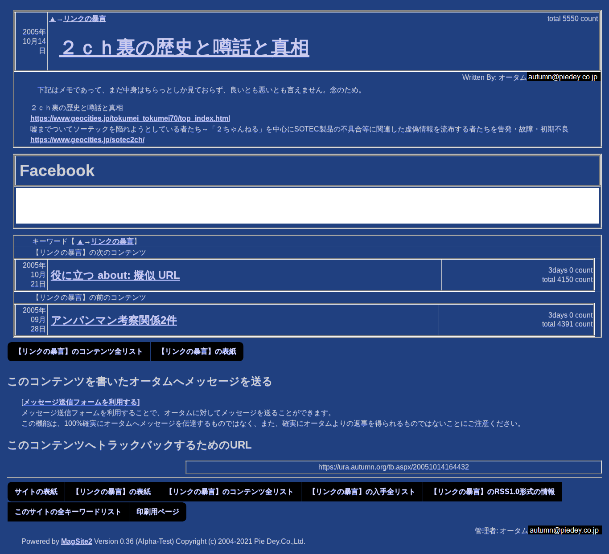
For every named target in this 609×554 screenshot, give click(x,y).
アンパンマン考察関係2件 (114, 320)
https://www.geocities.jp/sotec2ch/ (87, 139)
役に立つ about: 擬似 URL (115, 275)
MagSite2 (76, 541)
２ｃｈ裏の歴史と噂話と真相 (184, 47)
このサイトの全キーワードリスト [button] (68, 511)
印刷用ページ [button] (157, 511)
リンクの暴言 (84, 18)
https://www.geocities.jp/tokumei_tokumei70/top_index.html (130, 118)
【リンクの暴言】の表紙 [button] (197, 351)
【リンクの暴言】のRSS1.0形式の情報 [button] (492, 491)
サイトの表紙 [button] (36, 491)
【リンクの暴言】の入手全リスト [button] (362, 491)
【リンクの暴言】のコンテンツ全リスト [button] (79, 351)
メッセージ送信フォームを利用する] (81, 402)
